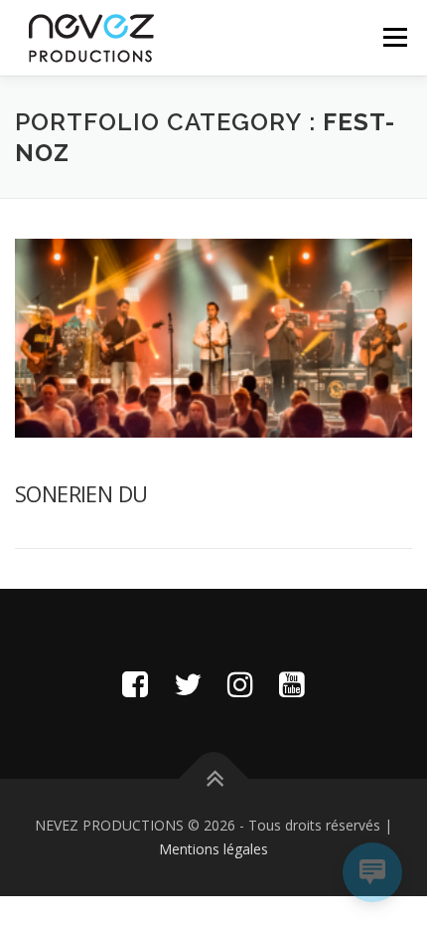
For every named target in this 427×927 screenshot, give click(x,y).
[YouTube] (292, 683)
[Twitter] (188, 683)
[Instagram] (240, 683)
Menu (393, 37)
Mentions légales (213, 848)
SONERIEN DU (81, 493)
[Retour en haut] (214, 779)
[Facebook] (135, 683)
